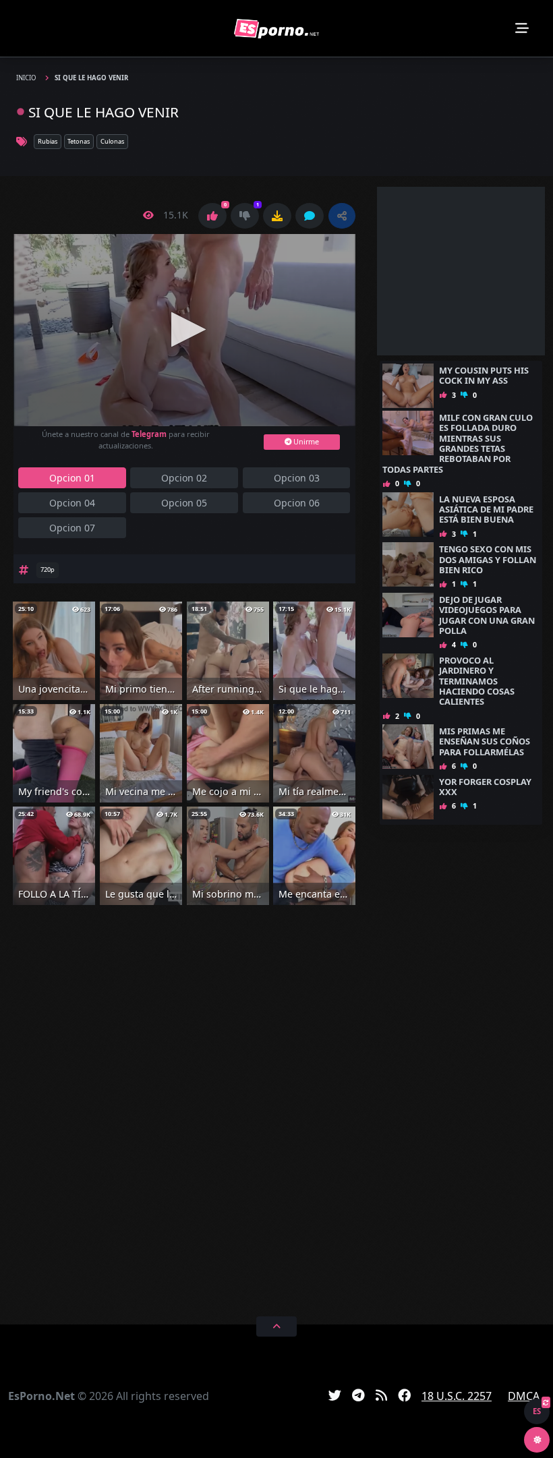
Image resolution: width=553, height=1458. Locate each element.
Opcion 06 (297, 502)
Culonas (112, 141)
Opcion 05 (184, 502)
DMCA (524, 1396)
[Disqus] (184, 1108)
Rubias (47, 141)
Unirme (305, 441)
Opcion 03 (297, 477)
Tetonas (78, 141)
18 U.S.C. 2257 (456, 1396)
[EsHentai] (276, 29)
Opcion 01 (72, 477)
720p (47, 569)
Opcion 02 (184, 477)
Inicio (27, 78)
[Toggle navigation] (522, 28)
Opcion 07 (72, 527)
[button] (341, 216)
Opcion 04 (72, 502)
